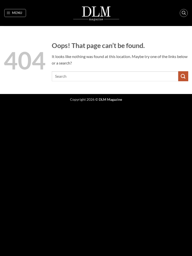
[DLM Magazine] (96, 13)
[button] (15, 13)
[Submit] (183, 76)
